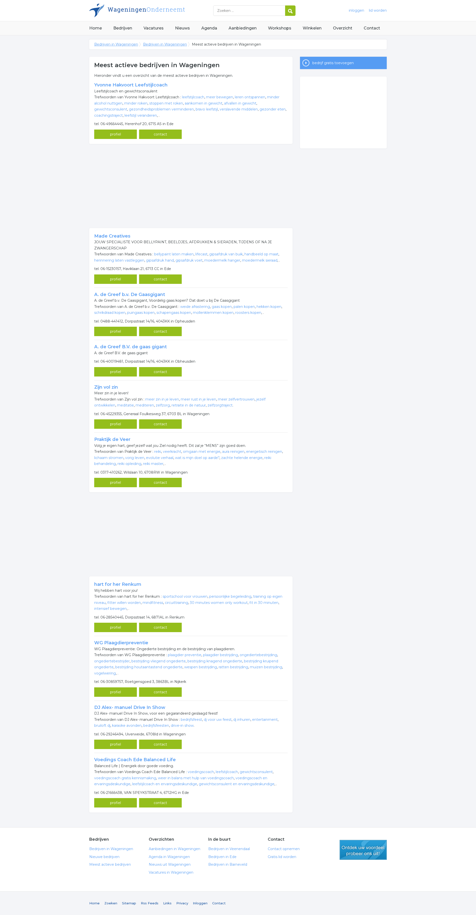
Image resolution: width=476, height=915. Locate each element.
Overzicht (342, 28)
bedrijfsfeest (191, 719)
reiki (157, 451)
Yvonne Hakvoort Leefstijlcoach (131, 85)
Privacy (182, 903)
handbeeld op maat (261, 254)
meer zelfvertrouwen (236, 399)
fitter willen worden (124, 602)
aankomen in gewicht (203, 103)
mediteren (145, 405)
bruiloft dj (102, 725)
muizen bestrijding (266, 667)
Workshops (279, 28)
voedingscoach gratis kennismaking (125, 778)
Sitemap (129, 903)
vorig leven (134, 458)
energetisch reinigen (264, 451)
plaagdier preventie (184, 655)
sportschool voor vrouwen (185, 596)
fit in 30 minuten (263, 602)
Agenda (209, 28)
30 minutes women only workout (219, 602)
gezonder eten (273, 109)
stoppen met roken (166, 103)
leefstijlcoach (193, 97)
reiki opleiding (129, 463)
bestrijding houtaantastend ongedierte (148, 667)
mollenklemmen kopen (213, 312)
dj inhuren (241, 719)
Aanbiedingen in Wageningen (174, 849)
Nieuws (182, 28)
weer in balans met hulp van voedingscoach (196, 778)
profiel (115, 134)
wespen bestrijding (200, 667)
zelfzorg (163, 405)
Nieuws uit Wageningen (170, 864)
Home (95, 28)
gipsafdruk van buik (226, 254)
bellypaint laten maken (174, 254)
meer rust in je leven (198, 399)
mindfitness (153, 602)
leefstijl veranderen (140, 115)
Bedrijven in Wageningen (151, 10)
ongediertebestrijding (258, 655)
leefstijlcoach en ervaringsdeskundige (164, 784)
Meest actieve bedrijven (110, 864)
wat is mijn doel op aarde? (197, 458)
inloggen (356, 10)
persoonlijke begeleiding (230, 596)
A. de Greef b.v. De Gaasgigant (129, 294)
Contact (372, 28)
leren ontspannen (250, 97)
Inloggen (200, 903)
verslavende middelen (239, 109)
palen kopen (244, 306)
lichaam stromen (108, 458)
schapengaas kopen (173, 312)
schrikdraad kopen (109, 312)
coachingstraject (108, 115)
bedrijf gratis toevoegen (333, 63)
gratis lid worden (363, 850)
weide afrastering (195, 306)
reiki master (153, 463)
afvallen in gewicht (240, 103)
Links (167, 903)
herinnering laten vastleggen (119, 260)
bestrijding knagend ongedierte (214, 661)
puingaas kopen (141, 312)
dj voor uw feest (218, 719)
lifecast (201, 254)
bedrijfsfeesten (156, 725)
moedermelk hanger (222, 260)
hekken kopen (269, 306)
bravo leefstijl (207, 109)
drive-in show (182, 725)
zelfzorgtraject (220, 405)
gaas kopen (222, 306)
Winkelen (312, 28)
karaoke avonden (127, 725)
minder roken (136, 103)
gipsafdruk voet (189, 260)
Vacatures (154, 28)
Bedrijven (122, 28)
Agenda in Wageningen (169, 857)
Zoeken (110, 903)
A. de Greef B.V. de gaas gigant (130, 347)
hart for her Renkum (117, 584)
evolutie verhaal (159, 458)
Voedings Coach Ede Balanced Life (135, 759)
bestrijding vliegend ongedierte (158, 661)
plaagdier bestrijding (220, 655)
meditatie (125, 405)
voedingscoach (201, 772)
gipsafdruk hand (160, 260)
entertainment (265, 719)
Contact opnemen (284, 849)
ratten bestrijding (233, 667)
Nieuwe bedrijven (104, 857)
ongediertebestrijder (112, 661)
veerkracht (172, 451)
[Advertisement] (191, 186)
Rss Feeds (149, 903)
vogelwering (105, 673)
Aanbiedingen (243, 28)
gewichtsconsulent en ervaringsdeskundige (236, 784)
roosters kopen (248, 312)
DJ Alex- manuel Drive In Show (129, 707)
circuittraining (176, 602)
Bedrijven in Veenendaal (229, 849)
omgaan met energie (201, 451)
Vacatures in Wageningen (171, 872)
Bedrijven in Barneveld (227, 864)
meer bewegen (219, 97)
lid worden (378, 10)
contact (160, 134)
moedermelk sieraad (259, 260)
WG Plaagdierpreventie (121, 643)
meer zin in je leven (162, 399)
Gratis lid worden (282, 857)
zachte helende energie (242, 458)
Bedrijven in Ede (222, 857)
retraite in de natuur (189, 405)
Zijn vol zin (106, 387)
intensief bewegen (110, 608)
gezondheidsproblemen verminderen (161, 109)
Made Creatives (112, 236)
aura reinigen (233, 451)
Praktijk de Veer (112, 439)
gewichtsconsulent (110, 109)
